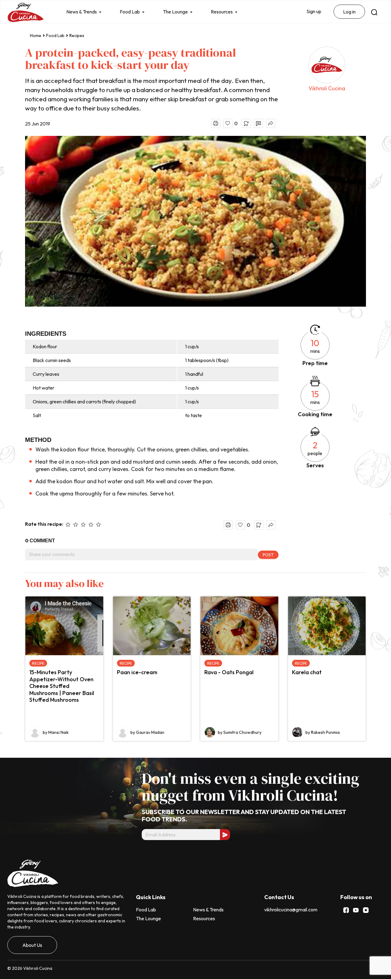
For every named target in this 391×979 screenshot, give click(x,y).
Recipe (38, 663)
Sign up (313, 11)
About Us (32, 945)
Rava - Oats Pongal (229, 672)
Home (35, 35)
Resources (222, 12)
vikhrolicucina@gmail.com (290, 909)
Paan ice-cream (137, 672)
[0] (227, 123)
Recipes (76, 35)
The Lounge (175, 12)
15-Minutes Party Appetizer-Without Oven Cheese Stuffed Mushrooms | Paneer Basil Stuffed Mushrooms (61, 686)
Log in (349, 12)
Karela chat (307, 672)
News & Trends (81, 12)
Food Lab (130, 12)
